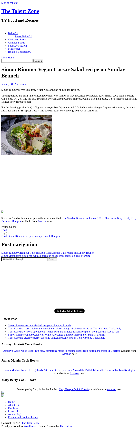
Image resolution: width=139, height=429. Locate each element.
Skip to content (9, 2)
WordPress (29, 426)
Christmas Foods (17, 39)
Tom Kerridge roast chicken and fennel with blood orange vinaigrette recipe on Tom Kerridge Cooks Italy (64, 328)
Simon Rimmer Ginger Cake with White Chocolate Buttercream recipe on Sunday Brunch (56, 334)
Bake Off (13, 33)
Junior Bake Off (23, 36)
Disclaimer (14, 408)
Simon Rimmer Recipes (20, 236)
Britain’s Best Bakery (19, 51)
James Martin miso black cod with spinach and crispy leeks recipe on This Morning (45, 255)
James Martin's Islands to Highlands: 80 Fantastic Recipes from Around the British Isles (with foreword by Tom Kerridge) (69, 370)
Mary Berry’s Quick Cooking (74, 389)
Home (11, 401)
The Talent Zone (20, 11)
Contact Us (14, 411)
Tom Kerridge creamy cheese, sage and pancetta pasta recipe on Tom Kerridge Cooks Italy (56, 337)
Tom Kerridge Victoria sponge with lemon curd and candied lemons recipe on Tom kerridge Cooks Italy (63, 331)
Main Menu (7, 57)
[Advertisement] (63, 27)
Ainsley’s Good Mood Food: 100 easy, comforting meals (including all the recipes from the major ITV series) (61, 350)
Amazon (41, 221)
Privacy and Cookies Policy (23, 417)
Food (4, 230)
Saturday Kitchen (17, 45)
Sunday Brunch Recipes (47, 236)
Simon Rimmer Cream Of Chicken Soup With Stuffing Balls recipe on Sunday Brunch (47, 252)
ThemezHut (66, 426)
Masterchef (14, 48)
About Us (13, 405)
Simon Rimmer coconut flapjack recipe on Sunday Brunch (39, 325)
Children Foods (16, 42)
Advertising (14, 414)
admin (23, 84)
